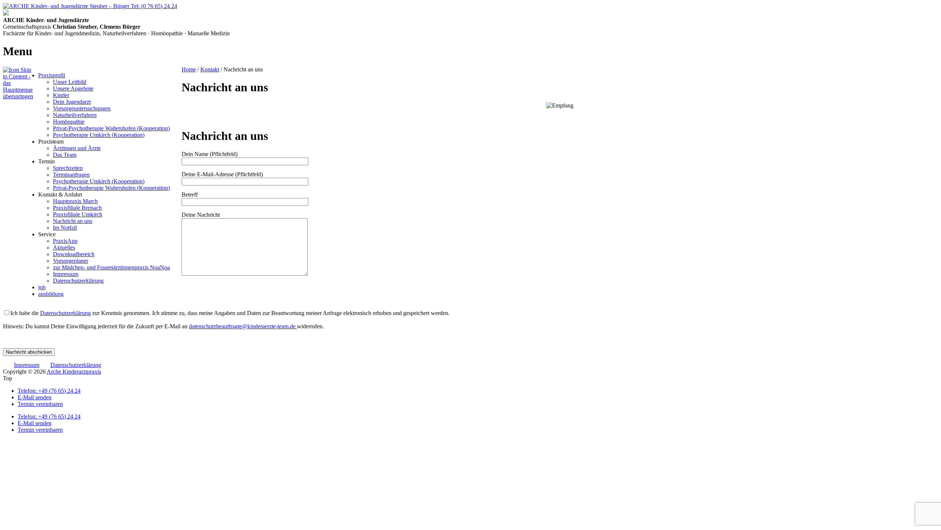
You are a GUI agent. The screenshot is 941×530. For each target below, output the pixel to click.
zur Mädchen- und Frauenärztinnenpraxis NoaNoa (111, 267)
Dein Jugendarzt (72, 102)
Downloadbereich (73, 254)
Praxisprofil (51, 75)
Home (189, 69)
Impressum (65, 274)
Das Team (64, 155)
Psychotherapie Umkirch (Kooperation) (98, 135)
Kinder (61, 95)
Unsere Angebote (73, 88)
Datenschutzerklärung (78, 281)
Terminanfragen (71, 175)
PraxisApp (65, 241)
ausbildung (51, 294)
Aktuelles (64, 247)
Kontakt (209, 69)
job (42, 287)
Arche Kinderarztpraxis (74, 371)
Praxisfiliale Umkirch (77, 214)
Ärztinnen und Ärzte (77, 148)
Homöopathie (69, 122)
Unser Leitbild (69, 82)
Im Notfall (65, 228)
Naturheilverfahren (75, 115)
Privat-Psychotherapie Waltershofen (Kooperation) (111, 128)
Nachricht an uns (72, 221)
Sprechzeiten (68, 168)
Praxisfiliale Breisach (77, 208)
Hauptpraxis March (75, 201)
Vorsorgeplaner (70, 261)
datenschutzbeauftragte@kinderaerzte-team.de (243, 326)
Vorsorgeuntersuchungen (82, 108)
